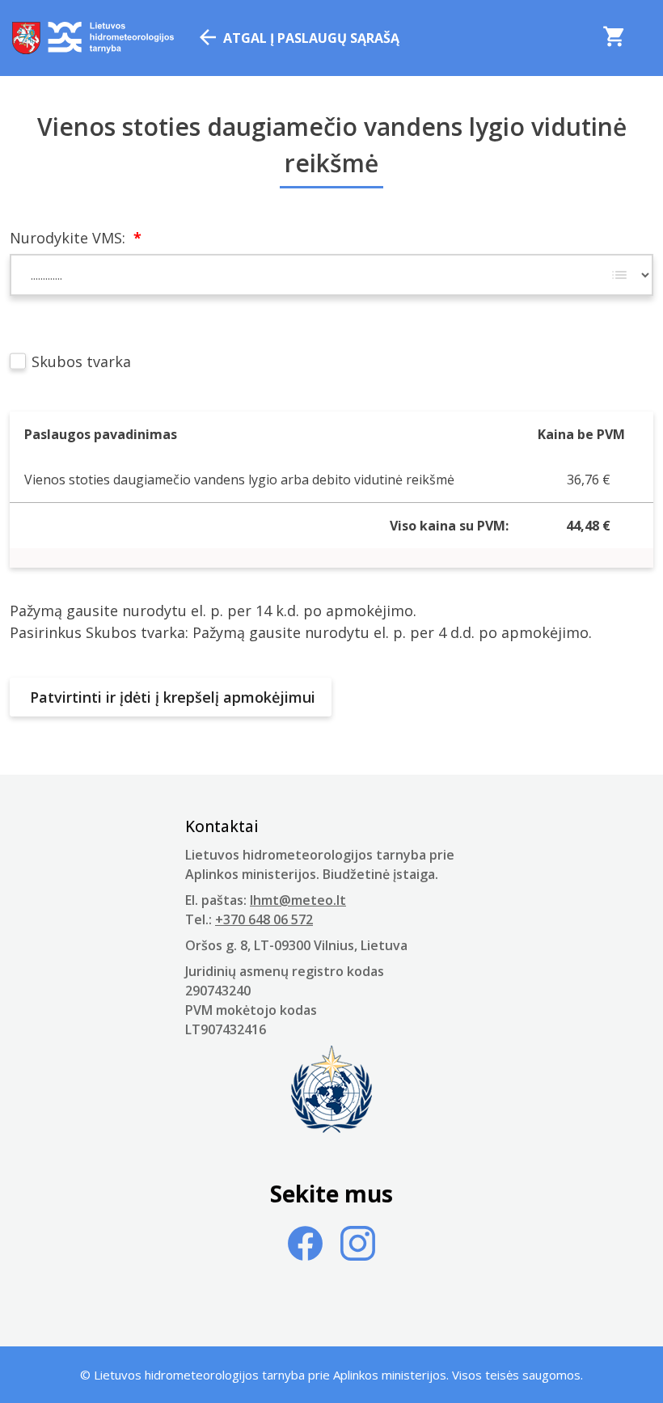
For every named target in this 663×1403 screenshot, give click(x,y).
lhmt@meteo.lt (298, 900)
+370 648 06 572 (264, 919)
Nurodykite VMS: (75, 237)
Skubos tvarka (79, 361)
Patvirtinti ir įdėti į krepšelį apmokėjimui (170, 697)
